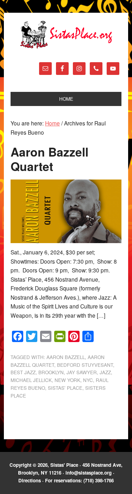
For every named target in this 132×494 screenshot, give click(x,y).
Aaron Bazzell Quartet (49, 158)
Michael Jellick (31, 380)
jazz (105, 372)
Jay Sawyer (82, 372)
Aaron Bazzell (65, 357)
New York (67, 380)
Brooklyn (51, 372)
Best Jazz (23, 372)
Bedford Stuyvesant (85, 364)
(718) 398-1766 (98, 480)
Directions (29, 480)
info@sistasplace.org (88, 472)
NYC (88, 380)
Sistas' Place (66, 34)
